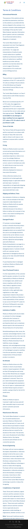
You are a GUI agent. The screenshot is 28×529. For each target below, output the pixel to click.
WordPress (17, 527)
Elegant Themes (17, 524)
